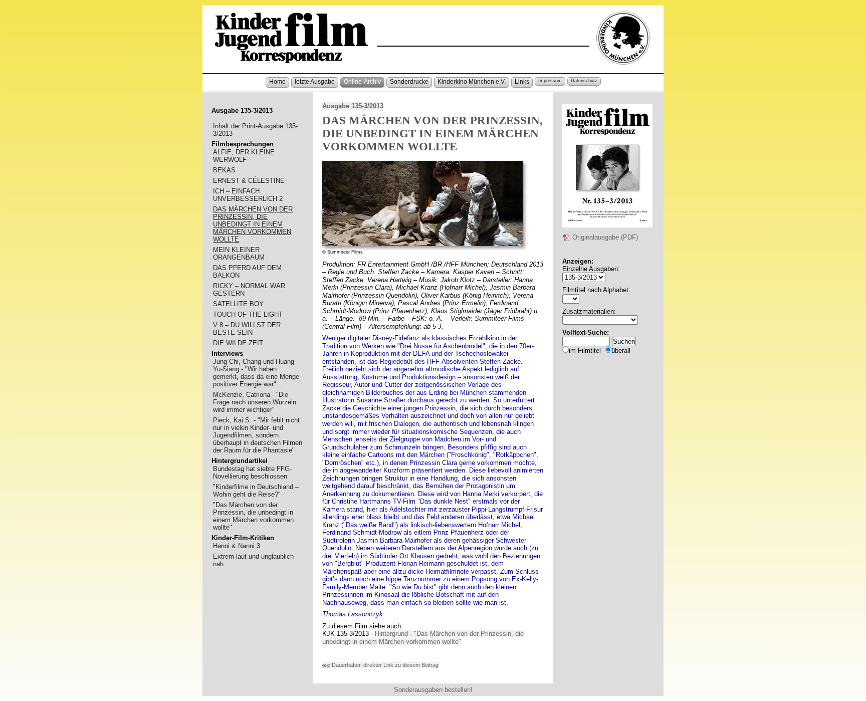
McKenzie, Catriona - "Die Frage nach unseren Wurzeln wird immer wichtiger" (254, 402)
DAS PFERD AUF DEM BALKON (247, 271)
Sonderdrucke (409, 81)
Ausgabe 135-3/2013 (352, 106)
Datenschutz (584, 80)
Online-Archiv (362, 81)
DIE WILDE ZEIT (238, 343)
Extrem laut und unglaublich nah (253, 560)
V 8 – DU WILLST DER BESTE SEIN (247, 328)
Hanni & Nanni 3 (236, 546)
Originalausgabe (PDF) (604, 237)
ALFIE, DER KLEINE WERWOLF (244, 155)
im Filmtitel (585, 350)
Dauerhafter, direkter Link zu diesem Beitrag (384, 665)
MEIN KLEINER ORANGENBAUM (239, 253)
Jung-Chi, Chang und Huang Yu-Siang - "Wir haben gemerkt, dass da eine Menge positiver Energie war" (256, 373)
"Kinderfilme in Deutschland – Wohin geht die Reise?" (256, 490)
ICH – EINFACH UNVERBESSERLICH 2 (248, 194)
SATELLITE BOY (238, 304)
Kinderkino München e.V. (472, 81)
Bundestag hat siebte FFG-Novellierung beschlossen (252, 472)
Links (522, 81)
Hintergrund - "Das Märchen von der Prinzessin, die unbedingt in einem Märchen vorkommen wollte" (423, 637)
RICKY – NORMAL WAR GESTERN (249, 289)
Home (277, 81)
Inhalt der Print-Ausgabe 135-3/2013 (255, 129)
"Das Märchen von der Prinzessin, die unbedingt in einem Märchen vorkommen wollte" (253, 516)
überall (620, 350)
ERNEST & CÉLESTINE (249, 180)
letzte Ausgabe (315, 81)
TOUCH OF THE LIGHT (248, 314)
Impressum (550, 80)
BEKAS (224, 170)
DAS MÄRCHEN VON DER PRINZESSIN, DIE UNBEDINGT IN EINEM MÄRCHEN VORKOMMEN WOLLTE (253, 224)
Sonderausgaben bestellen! (433, 689)
